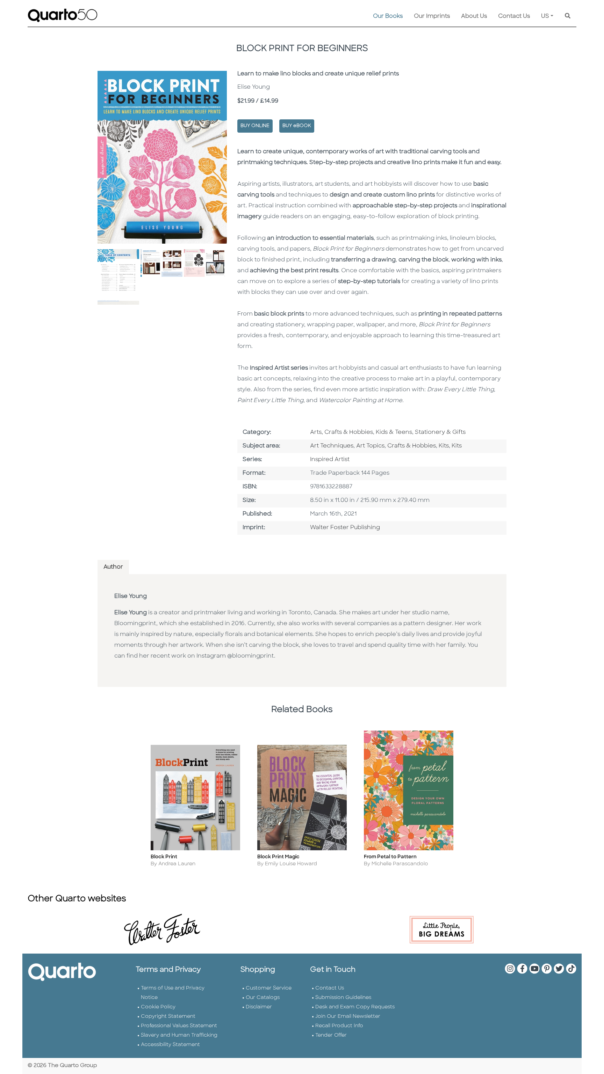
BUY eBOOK (296, 126)
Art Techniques (331, 446)
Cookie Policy (158, 1007)
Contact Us (514, 16)
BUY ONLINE (254, 126)
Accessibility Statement (170, 1044)
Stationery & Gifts (440, 432)
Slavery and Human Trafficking (179, 1035)
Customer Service (269, 988)
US (545, 16)
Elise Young (130, 596)
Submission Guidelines (343, 997)
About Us (474, 16)
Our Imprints (432, 16)
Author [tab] (113, 567)
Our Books (388, 16)
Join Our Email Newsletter (347, 1016)
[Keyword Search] (568, 16)
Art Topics (370, 446)
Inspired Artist (330, 459)
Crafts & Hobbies (411, 446)
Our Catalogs (263, 997)
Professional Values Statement (179, 1026)
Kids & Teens (394, 432)
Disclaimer (259, 1007)
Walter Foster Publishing (345, 528)
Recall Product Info (339, 1026)
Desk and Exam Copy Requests (355, 1007)
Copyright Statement (168, 1016)
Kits (444, 446)
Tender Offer (331, 1035)
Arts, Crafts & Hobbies (341, 432)
